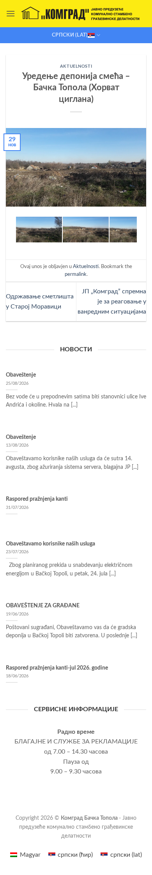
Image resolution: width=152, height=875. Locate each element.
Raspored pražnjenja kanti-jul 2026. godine (57, 668)
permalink (76, 274)
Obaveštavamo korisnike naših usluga (50, 544)
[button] (10, 13)
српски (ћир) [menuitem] (75, 855)
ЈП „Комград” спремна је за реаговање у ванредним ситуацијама (112, 301)
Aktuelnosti (76, 66)
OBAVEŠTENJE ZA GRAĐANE (43, 605)
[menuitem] (25, 854)
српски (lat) (70, 35)
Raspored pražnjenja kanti (37, 499)
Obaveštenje (21, 375)
